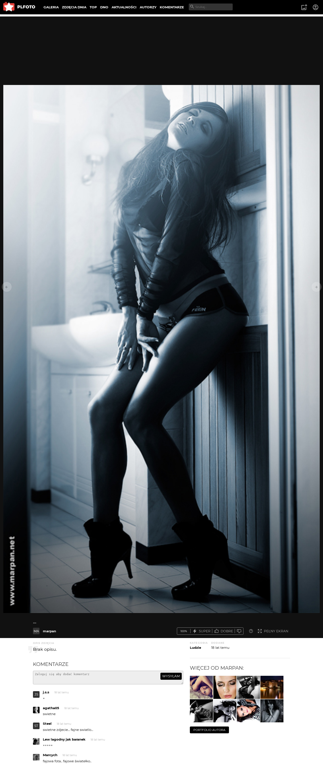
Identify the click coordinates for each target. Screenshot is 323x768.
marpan (49, 631)
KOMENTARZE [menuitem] (172, 7)
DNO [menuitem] (104, 7)
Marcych (50, 755)
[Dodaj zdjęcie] (304, 7)
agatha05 (51, 708)
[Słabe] (239, 631)
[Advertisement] (161, 47)
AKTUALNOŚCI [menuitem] (124, 7)
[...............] (248, 710)
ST (36, 726)
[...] (201, 687)
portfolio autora (209, 730)
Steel (47, 723)
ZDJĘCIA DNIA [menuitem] (74, 7)
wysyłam (171, 676)
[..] (201, 710)
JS (36, 694)
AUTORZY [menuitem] (148, 7)
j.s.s (46, 692)
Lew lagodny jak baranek (64, 739)
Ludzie (195, 647)
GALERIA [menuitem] (51, 7)
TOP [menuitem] (93, 7)
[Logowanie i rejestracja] (316, 7)
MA (36, 631)
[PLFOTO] (19, 7)
